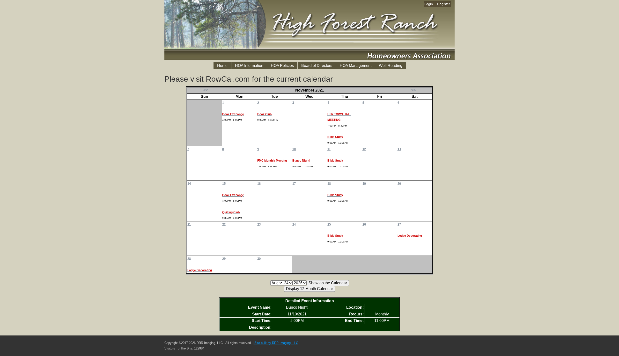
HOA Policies (282, 66)
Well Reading (390, 66)
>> (413, 90)
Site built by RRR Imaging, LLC (276, 343)
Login (428, 4)
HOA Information (249, 66)
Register (443, 4)
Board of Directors (316, 66)
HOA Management (355, 66)
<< (205, 90)
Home (222, 66)
